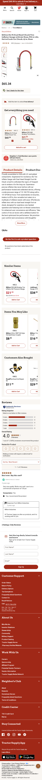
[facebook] (3, 734)
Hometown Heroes (8, 694)
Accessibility (16, 767)
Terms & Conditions (9, 700)
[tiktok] (24, 734)
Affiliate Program (8, 665)
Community (6, 633)
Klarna (4, 717)
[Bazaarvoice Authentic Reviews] (12, 407)
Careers (5, 659)
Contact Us (6, 598)
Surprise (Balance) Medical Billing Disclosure (16, 770)
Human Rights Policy (25, 772)
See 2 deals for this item (15, 90)
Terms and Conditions (8, 765)
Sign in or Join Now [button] (16, 159)
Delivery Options (7, 589)
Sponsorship (6, 662)
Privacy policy (6, 763)
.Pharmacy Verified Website (11, 645)
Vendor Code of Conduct (9, 773)
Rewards (5, 691)
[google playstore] (27, 757)
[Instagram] (13, 734)
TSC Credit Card (8, 714)
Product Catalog (8, 639)
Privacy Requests (7, 775)
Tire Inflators (17, 28)
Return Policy (6, 586)
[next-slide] (4, 76)
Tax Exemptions (7, 592)
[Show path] (9, 28)
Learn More (20, 4)
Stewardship (6, 630)
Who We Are (6, 624)
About (4, 688)
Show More (21, 223)
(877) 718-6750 (11, 604)
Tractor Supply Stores (10, 642)
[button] (25, 4)
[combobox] (23, 462)
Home (4, 28)
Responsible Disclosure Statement (12, 768)
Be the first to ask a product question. (21, 239)
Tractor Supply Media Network (13, 674)
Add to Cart (16, 300)
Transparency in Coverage (10, 772)
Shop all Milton (6, 31)
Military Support (7, 636)
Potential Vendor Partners (11, 668)
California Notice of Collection (28, 773)
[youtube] (19, 734)
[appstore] (9, 757)
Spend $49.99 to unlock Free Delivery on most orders (21, 1)
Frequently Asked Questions (12, 595)
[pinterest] (8, 734)
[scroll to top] (38, 766)
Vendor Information (9, 671)
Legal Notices (6, 767)
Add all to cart (21, 147)
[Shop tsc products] (21, 22)
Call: (4, 604)
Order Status (6, 583)
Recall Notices (7, 601)
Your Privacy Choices (18, 763)
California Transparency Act (25, 765)
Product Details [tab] (12, 169)
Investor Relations (8, 627)
